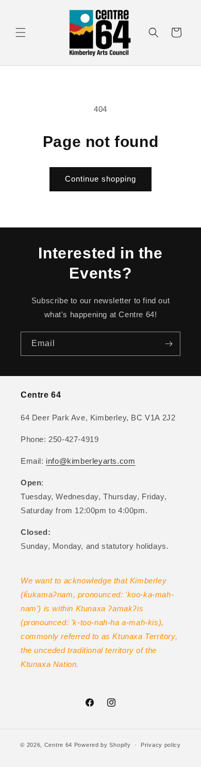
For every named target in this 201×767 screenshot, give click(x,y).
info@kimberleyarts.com (90, 460)
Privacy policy (161, 745)
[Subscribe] (168, 344)
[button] (20, 32)
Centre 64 (58, 745)
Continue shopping (100, 178)
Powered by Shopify (102, 745)
